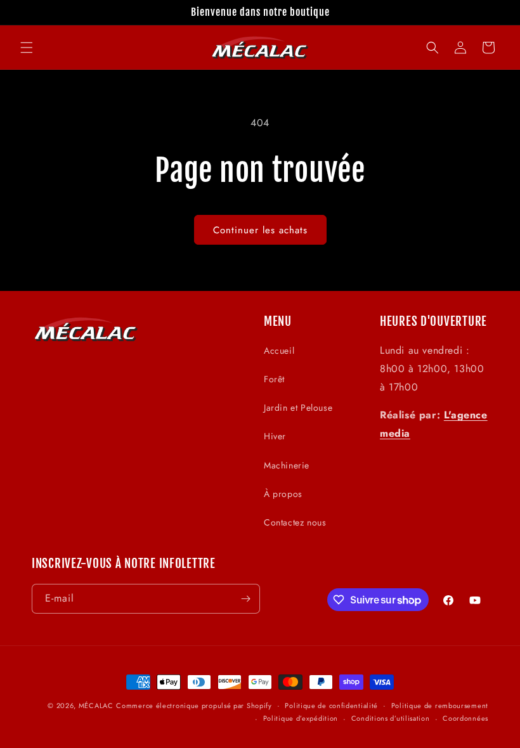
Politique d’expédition (300, 718)
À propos (283, 493)
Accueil (279, 350)
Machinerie (286, 465)
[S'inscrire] (245, 599)
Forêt (274, 379)
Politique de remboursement (439, 705)
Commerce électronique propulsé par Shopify (193, 705)
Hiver (275, 436)
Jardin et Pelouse (298, 407)
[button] (27, 47)
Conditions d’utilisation (390, 718)
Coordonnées (465, 718)
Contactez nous (295, 522)
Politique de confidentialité (331, 705)
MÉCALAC (96, 705)
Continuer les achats (260, 230)
